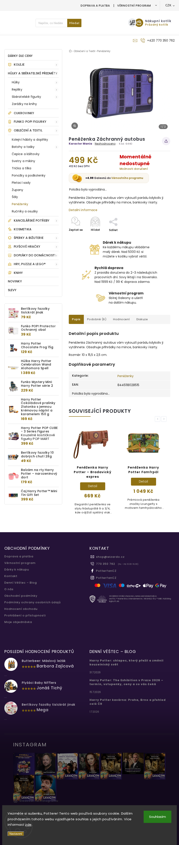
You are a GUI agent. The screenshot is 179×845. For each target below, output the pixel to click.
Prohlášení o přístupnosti (25, 615)
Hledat (74, 23)
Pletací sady (21, 182)
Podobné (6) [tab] (97, 319)
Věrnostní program (134, 5)
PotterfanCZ (106, 571)
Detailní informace (83, 210)
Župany (17, 190)
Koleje (19, 64)
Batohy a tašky (23, 147)
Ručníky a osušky (25, 211)
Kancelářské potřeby (31, 220)
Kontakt (10, 576)
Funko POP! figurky (30, 121)
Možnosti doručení (134, 169)
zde (28, 824)
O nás (9, 589)
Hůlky (16, 82)
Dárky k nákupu (16, 569)
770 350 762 (105, 564)
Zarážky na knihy (24, 104)
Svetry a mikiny (23, 161)
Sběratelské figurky (26, 96)
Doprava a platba (95, 5)
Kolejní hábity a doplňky (30, 139)
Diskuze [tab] (142, 319)
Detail (81, 486)
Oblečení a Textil (28, 130)
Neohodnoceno (105, 143)
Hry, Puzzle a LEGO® (30, 264)
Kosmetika (22, 229)
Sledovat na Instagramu (38, 801)
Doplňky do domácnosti (35, 255)
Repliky (17, 89)
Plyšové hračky (27, 246)
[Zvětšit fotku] (74, 125)
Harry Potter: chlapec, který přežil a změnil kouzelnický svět (127, 662)
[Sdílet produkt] (166, 141)
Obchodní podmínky (20, 596)
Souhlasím (157, 816)
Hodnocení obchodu (21, 609)
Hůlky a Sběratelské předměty (32, 73)
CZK (168, 5)
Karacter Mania (80, 143)
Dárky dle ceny (20, 56)
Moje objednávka (18, 622)
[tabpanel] (81, 472)
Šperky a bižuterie (28, 238)
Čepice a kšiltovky (26, 154)
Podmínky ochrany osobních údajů (32, 602)
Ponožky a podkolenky (28, 175)
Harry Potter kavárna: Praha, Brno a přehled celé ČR (128, 702)
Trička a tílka (21, 168)
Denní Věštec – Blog (20, 582)
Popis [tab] (76, 319)
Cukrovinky (24, 113)
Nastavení (15, 833)
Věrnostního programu (127, 178)
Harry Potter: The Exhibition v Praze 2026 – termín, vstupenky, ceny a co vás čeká (126, 682)
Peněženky (20, 204)
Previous (158, 419)
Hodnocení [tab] (121, 319)
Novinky (15, 281)
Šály (15, 197)
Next (165, 419)
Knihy (18, 273)
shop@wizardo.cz (110, 557)
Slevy (12, 290)
